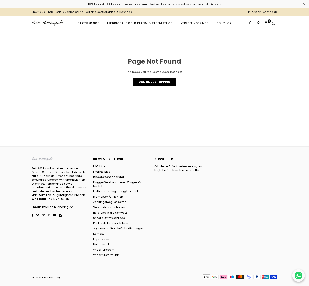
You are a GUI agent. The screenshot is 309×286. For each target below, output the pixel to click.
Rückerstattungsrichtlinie (110, 223)
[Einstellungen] (258, 23)
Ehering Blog (102, 172)
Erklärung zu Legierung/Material (115, 191)
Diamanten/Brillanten (108, 197)
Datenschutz (102, 244)
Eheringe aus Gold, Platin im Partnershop (139, 23)
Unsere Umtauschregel (109, 218)
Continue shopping (154, 82)
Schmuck (224, 23)
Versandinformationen (109, 207)
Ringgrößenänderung (108, 177)
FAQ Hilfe (99, 166)
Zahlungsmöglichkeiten (109, 202)
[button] (266, 23)
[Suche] (251, 23)
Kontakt (98, 234)
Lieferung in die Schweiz (110, 213)
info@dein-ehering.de (57, 207)
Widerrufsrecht (103, 250)
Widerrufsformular (106, 255)
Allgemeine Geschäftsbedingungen (118, 228)
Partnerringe (88, 23)
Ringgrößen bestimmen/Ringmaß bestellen (117, 184)
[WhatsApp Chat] (298, 275)
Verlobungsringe (194, 23)
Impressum (101, 239)
